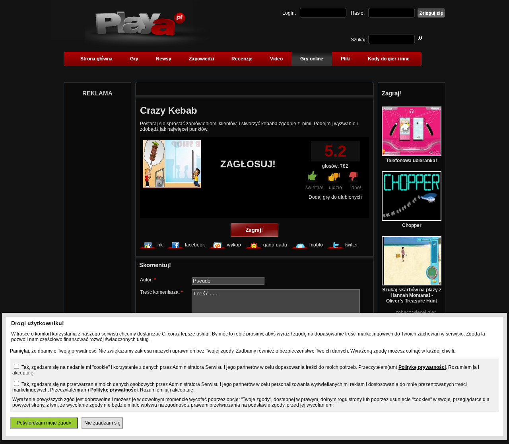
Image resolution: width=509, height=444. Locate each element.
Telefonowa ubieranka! (411, 160)
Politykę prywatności (422, 367)
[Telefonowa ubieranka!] (411, 154)
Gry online (311, 59)
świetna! (314, 187)
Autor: (148, 280)
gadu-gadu (275, 245)
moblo (316, 245)
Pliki (345, 59)
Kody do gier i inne (389, 59)
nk (160, 245)
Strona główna (96, 59)
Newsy (163, 59)
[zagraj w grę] (254, 230)
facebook (195, 245)
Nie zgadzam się (102, 423)
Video (276, 59)
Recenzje (242, 59)
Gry (134, 59)
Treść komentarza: (161, 292)
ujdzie (335, 187)
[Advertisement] (97, 222)
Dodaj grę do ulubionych (335, 197)
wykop (234, 245)
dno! (356, 187)
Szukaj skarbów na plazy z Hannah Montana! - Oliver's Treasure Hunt (411, 295)
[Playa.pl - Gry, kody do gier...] (147, 44)
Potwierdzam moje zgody (44, 423)
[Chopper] (411, 219)
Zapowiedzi (201, 59)
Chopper (412, 225)
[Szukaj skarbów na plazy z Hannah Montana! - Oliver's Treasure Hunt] (411, 284)
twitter (351, 245)
